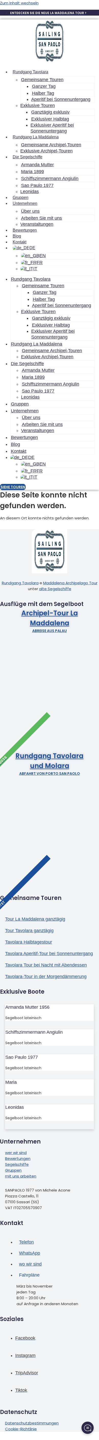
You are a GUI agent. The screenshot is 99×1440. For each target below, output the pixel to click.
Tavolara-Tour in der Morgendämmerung (46, 976)
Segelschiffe (17, 1164)
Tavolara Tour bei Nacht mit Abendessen (46, 965)
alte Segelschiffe (55, 588)
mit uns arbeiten (20, 1176)
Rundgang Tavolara (20, 583)
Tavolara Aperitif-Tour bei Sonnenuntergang (49, 953)
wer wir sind (16, 1152)
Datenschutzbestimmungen (32, 1423)
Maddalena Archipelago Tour (70, 583)
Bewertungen (25, 230)
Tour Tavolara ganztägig (29, 930)
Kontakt (19, 242)
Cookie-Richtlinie (21, 1429)
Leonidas (29, 191)
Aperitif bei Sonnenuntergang (60, 99)
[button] (49, 604)
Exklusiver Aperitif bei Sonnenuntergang (52, 128)
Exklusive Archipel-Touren (46, 150)
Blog (17, 236)
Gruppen (20, 197)
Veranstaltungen (36, 224)
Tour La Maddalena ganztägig (35, 919)
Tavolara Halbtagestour (28, 942)
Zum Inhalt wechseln (19, 3)
